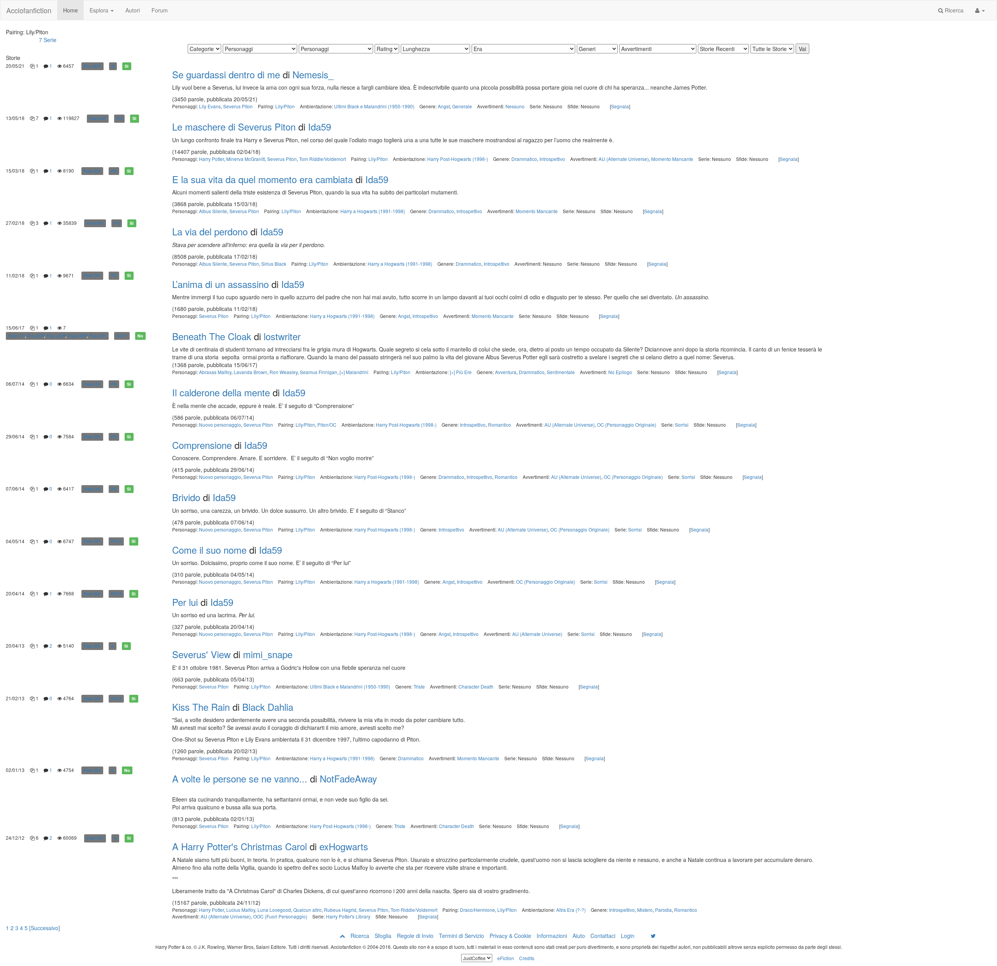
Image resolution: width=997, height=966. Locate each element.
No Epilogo (620, 372)
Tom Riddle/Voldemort (322, 158)
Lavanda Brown (250, 372)
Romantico (499, 424)
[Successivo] (44, 928)
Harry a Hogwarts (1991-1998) (372, 211)
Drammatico (524, 158)
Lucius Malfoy (240, 909)
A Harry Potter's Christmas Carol (239, 846)
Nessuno (515, 106)
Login (627, 936)
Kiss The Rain (201, 706)
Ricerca (953, 10)
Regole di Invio (415, 936)
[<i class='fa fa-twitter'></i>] (653, 936)
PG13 (116, 541)
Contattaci (602, 936)
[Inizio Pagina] (342, 936)
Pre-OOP (92, 66)
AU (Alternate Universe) (624, 158)
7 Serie (47, 40)
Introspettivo (552, 158)
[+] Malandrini (354, 372)
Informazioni (552, 936)
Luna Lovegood (274, 909)
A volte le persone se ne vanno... (239, 778)
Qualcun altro (307, 909)
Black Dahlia (267, 706)
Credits (526, 958)
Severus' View (201, 654)
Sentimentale (561, 372)
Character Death (475, 686)
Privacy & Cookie (510, 936)
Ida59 (319, 126)
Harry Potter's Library (348, 916)
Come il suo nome (209, 549)
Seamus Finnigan (318, 372)
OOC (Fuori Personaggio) (280, 916)
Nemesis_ (312, 74)
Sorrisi (682, 424)
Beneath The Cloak (213, 336)
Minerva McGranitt (245, 158)
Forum (159, 10)
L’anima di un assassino (220, 284)
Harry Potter (211, 158)
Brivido (186, 497)
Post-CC (16, 336)
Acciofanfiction (28, 10)
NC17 (121, 336)
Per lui (185, 602)
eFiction (505, 958)
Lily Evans (210, 106)
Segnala (620, 106)
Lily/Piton (285, 106)
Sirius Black (273, 263)
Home (70, 10)
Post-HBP (77, 336)
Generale (462, 106)
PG (119, 118)
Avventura (505, 372)
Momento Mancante (672, 158)
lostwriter (282, 336)
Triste (419, 686)
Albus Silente (213, 211)
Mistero (645, 909)
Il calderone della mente (221, 392)
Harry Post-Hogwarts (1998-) (457, 158)
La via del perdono (210, 231)
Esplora (100, 10)
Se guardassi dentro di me (226, 74)
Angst (444, 106)
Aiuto (578, 936)
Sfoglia (383, 936)
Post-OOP (55, 336)
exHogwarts (343, 846)
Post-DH (97, 118)
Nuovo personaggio (220, 424)
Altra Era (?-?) (571, 909)
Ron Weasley (284, 372)
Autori (132, 10)
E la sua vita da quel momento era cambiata (262, 179)
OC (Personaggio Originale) (626, 424)
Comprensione (202, 445)
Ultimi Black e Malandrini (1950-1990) (374, 106)
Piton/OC (326, 424)
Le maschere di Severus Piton (234, 126)
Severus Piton (238, 106)
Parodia (663, 909)
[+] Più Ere (461, 372)
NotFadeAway (348, 778)
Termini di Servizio (461, 936)
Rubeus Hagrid (340, 909)
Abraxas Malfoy (215, 372)
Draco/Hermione (477, 909)
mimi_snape (267, 654)
